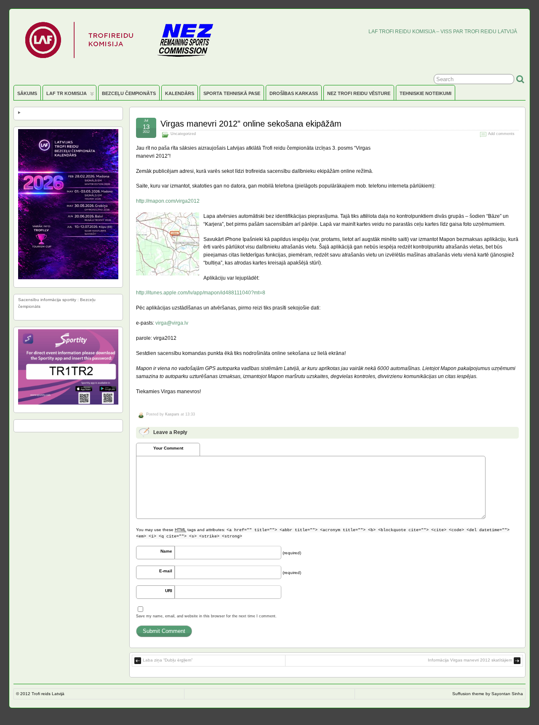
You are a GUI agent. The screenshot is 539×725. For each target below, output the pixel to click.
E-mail (165, 571)
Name (166, 551)
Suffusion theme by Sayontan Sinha (487, 693)
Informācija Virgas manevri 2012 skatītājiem (470, 660)
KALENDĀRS (179, 93)
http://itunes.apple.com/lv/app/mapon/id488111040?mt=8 (200, 292)
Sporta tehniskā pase (231, 93)
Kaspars (172, 414)
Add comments (501, 134)
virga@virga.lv (171, 322)
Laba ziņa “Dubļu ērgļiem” (167, 660)
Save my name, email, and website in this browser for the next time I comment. (206, 616)
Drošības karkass (294, 93)
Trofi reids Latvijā (48, 693)
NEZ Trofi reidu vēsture (358, 93)
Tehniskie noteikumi (425, 93)
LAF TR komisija (66, 93)
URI (168, 590)
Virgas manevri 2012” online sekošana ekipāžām (251, 123)
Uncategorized (183, 134)
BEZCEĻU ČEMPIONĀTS (129, 93)
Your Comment (168, 448)
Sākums (27, 93)
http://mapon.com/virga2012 (168, 201)
